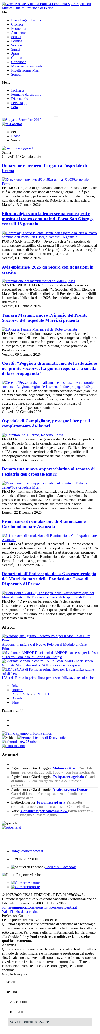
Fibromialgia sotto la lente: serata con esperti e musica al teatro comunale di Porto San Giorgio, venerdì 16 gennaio (48, 218)
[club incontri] (13, 746)
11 (49, 694)
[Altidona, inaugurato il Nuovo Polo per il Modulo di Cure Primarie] (50, 640)
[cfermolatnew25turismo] (21, 742)
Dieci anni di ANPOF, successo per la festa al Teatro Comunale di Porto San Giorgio (50, 655)
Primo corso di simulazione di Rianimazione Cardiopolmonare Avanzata (44, 524)
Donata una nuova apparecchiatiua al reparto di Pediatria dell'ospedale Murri (48, 471)
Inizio (16, 686)
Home (15, 136)
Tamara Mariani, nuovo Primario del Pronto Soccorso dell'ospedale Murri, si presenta (45, 318)
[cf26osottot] (12, 124)
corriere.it (15, 907)
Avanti (17, 698)
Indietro (17, 690)
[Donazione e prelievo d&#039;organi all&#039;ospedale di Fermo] (50, 184)
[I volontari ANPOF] (18, 653)
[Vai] (56, 116)
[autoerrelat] (11, 827)
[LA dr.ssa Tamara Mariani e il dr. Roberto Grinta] (39, 329)
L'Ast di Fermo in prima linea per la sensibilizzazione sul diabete (49, 678)
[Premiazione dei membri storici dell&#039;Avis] (38, 281)
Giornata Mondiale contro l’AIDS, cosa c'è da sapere (41, 665)
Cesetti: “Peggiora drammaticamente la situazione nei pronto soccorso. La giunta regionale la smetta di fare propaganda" (49, 368)
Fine (15, 702)
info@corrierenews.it (27, 851)
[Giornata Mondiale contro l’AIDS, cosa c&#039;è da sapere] (48, 661)
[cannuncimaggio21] (17, 148)
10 (44, 694)
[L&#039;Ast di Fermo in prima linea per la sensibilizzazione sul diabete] (50, 674)
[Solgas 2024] (21, 120)
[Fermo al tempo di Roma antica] (27, 733)
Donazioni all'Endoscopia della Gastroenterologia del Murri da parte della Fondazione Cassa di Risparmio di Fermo (49, 578)
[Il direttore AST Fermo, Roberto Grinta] (32, 435)
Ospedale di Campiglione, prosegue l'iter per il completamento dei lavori (46, 423)
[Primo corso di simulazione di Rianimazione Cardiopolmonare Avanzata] (50, 540)
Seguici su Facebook (60, 867)
